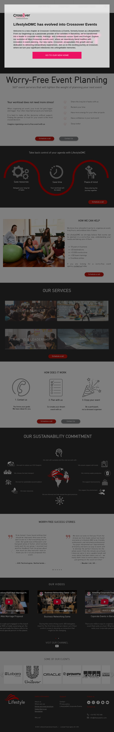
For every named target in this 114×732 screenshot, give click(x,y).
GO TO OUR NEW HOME (57, 55)
